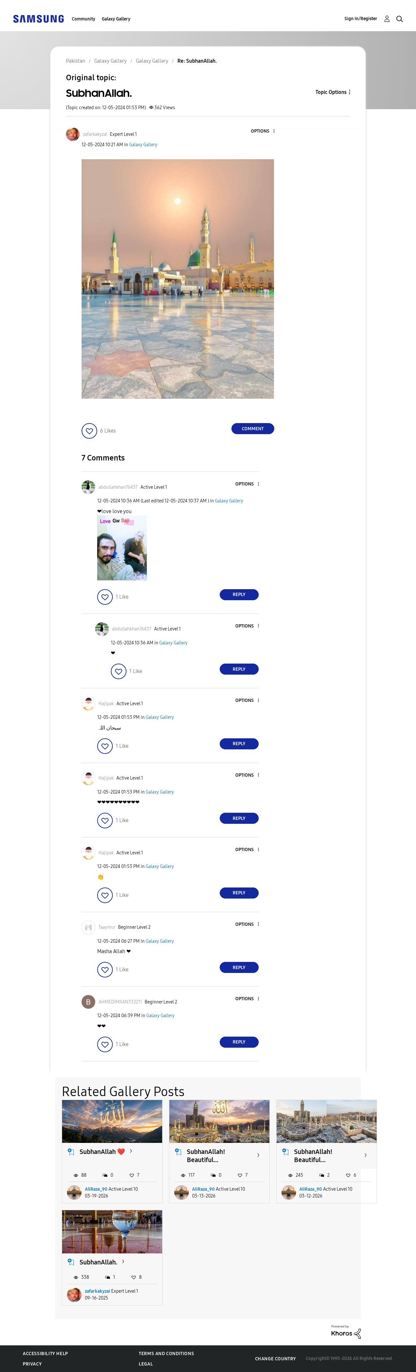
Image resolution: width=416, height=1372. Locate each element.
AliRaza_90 (96, 1189)
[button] (263, 131)
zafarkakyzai (97, 1291)
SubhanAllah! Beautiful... (206, 1156)
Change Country (275, 1359)
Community (83, 19)
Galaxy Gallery (116, 19)
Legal (146, 1364)
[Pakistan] (38, 18)
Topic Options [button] (331, 92)
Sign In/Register (360, 18)
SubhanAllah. (98, 1262)
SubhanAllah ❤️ (102, 1152)
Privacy (32, 1364)
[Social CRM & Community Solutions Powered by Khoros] (346, 1331)
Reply (239, 594)
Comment (253, 429)
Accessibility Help (45, 1353)
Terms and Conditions (166, 1353)
